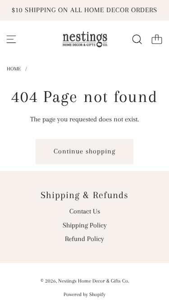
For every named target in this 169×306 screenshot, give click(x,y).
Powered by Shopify (84, 294)
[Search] (137, 39)
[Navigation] (11, 39)
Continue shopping (84, 151)
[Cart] (157, 39)
